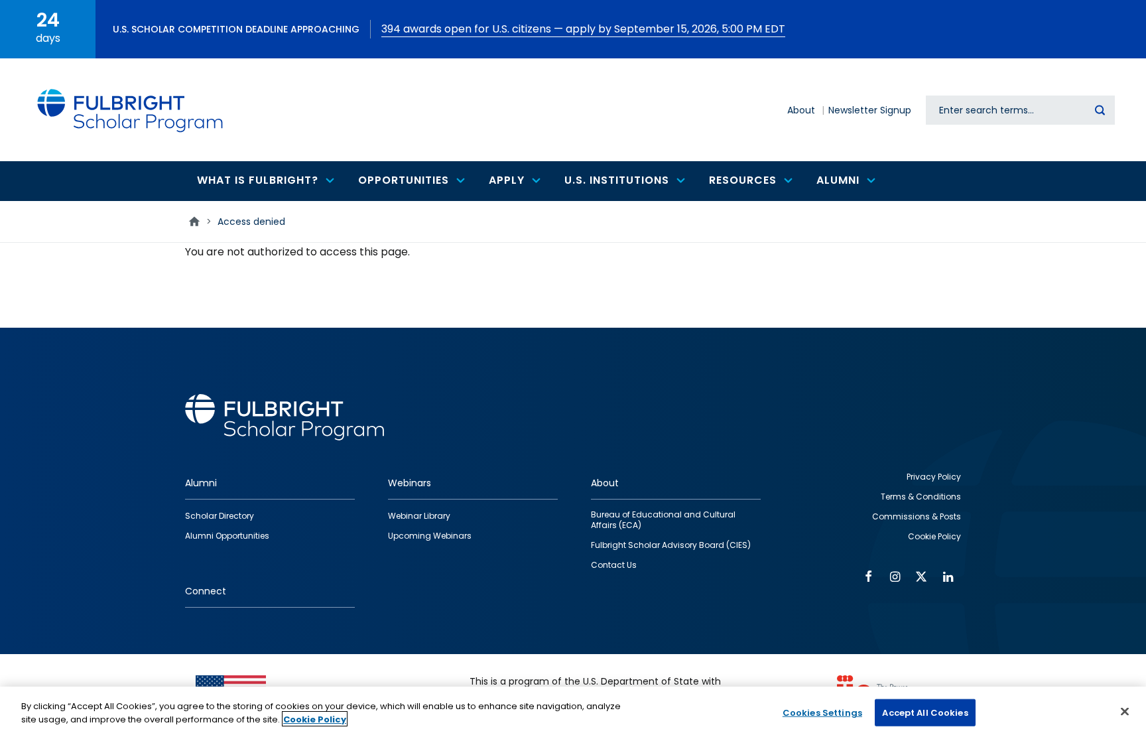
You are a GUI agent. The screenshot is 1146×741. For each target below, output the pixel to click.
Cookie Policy (314, 718)
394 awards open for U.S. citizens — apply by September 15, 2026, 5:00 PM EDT (583, 28)
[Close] (1124, 711)
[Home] (130, 110)
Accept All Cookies (925, 713)
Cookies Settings (822, 713)
